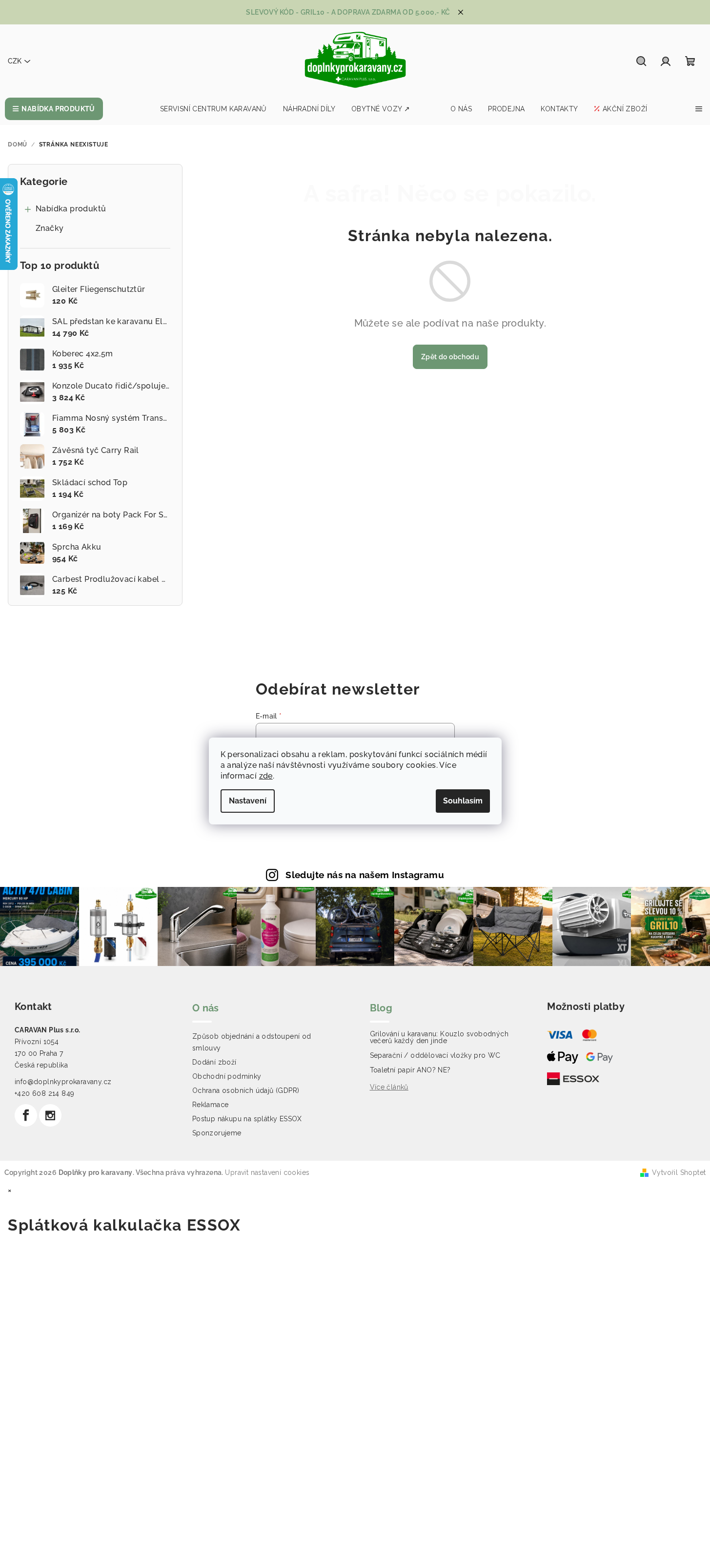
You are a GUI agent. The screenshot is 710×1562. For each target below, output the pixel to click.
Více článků (389, 1087)
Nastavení (247, 800)
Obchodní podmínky (227, 1076)
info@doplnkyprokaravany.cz (63, 1082)
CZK (14, 61)
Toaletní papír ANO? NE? (410, 1070)
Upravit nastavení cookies (267, 1172)
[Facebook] (26, 1115)
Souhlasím (463, 800)
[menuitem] (54, 109)
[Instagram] (50, 1115)
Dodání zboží (214, 1062)
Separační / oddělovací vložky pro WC (435, 1055)
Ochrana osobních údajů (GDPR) (246, 1090)
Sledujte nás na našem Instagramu (364, 874)
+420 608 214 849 (44, 1093)
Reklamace (210, 1105)
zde (266, 776)
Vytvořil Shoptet (679, 1172)
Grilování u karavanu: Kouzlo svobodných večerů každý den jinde (439, 1037)
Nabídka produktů (71, 208)
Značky (49, 228)
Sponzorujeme (217, 1133)
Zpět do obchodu (450, 357)
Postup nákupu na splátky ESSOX (247, 1119)
